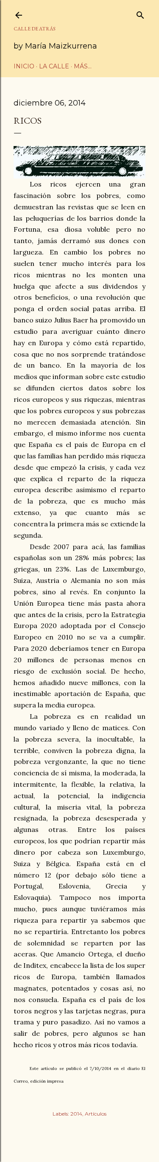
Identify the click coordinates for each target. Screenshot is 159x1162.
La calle (54, 66)
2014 (76, 1114)
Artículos (95, 1114)
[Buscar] (140, 13)
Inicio (24, 66)
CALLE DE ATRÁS (35, 28)
